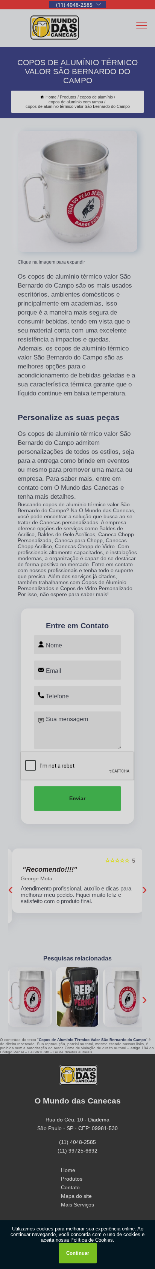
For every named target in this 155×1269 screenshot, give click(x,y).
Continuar (77, 1253)
